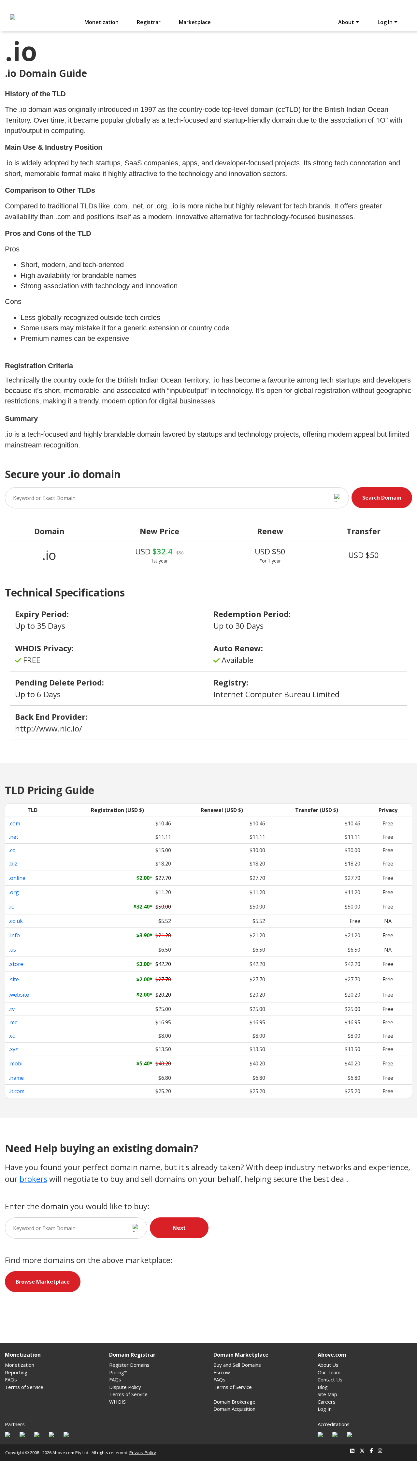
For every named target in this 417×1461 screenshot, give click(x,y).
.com (14, 823)
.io (12, 906)
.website (19, 994)
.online (17, 877)
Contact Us (330, 1379)
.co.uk (16, 921)
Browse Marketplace (43, 1281)
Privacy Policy (142, 1452)
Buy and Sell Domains (237, 1365)
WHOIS (117, 1401)
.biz (13, 863)
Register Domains (129, 1365)
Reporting (16, 1372)
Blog (323, 1387)
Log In (325, 1409)
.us (12, 949)
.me (13, 1022)
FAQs (11, 1379)
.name (16, 1077)
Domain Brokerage (234, 1401)
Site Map (327, 1394)
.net (13, 836)
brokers (33, 1178)
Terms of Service (24, 1387)
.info (14, 935)
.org (14, 892)
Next (179, 1227)
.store (16, 964)
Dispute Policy (125, 1387)
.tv (12, 1009)
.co (12, 850)
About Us (328, 1365)
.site (14, 979)
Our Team (329, 1372)
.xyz (13, 1049)
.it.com (16, 1091)
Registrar (149, 22)
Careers (327, 1401)
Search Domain (381, 497)
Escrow (221, 1372)
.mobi (15, 1063)
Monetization (101, 22)
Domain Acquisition (234, 1409)
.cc (12, 1035)
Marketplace (195, 22)
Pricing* (118, 1372)
